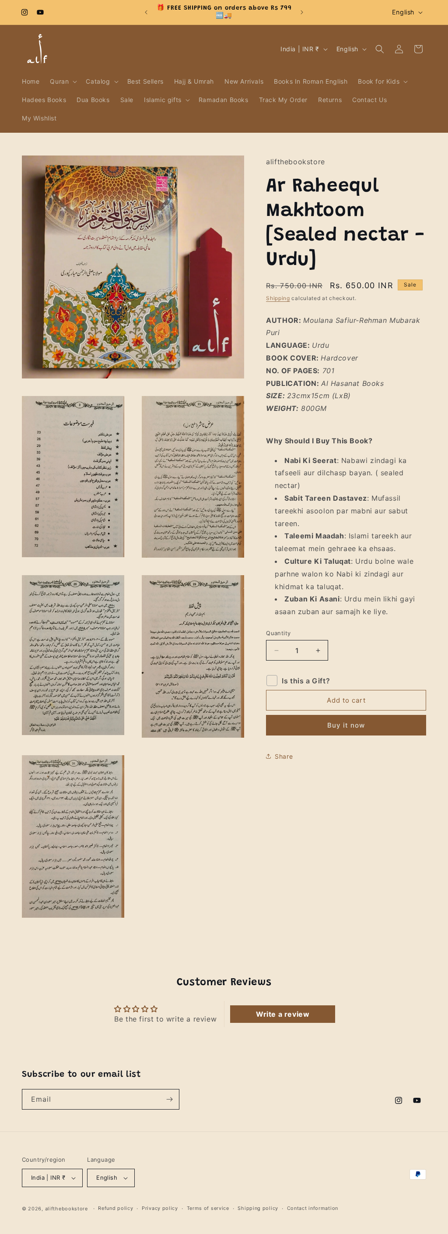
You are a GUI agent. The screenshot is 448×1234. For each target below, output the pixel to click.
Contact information (312, 1208)
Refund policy (115, 1208)
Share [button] (284, 756)
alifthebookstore (66, 1209)
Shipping (278, 298)
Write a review (282, 1014)
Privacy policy (160, 1208)
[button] (62, 81)
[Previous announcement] (146, 12)
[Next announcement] (302, 12)
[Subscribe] (169, 1099)
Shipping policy (258, 1208)
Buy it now (346, 725)
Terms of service (208, 1208)
